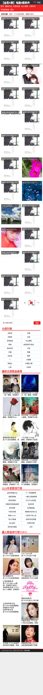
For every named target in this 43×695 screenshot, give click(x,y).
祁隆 (31, 333)
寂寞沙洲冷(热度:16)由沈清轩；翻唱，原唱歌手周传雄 (9, 136)
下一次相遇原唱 (31, 493)
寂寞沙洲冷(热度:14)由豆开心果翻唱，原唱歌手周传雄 (30, 19)
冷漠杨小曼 (31, 363)
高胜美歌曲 (12, 496)
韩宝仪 (12, 363)
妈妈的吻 (31, 504)
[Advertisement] (21, 673)
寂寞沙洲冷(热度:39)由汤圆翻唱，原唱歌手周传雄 (9, 229)
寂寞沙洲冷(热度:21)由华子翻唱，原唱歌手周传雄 (30, 229)
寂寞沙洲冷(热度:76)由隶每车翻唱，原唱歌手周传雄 (30, 112)
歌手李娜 (12, 508)
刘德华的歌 (31, 523)
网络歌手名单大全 (31, 512)
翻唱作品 (8, 6)
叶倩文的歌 (12, 512)
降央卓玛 (12, 348)
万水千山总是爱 (31, 500)
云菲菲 (30, 367)
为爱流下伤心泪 (31, 515)
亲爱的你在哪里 (31, 519)
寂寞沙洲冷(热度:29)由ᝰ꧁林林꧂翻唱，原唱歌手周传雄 (9, 276)
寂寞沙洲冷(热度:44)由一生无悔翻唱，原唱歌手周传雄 (9, 19)
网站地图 (27, 650)
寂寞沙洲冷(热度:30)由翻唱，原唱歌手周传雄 (9, 252)
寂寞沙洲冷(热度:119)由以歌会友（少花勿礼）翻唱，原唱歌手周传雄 (10, 159)
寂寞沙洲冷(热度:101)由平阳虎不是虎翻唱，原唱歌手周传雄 (10, 112)
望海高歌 (12, 341)
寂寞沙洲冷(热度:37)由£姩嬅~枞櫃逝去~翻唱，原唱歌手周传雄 (10, 206)
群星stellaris (12, 515)
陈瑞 (12, 344)
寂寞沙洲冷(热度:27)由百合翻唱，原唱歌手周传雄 (30, 252)
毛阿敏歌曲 (31, 508)
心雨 (12, 367)
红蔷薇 (30, 359)
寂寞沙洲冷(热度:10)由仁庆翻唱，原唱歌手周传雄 (30, 182)
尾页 (33, 305)
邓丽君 (12, 337)
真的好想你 (12, 500)
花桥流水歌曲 (12, 527)
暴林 (31, 356)
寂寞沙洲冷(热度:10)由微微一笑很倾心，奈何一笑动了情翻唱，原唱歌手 (30, 65)
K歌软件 (32, 6)
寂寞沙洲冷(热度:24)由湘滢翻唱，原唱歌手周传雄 (30, 206)
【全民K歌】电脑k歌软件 (15, 2)
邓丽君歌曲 (5, 10)
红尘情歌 (31, 341)
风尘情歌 (24, 6)
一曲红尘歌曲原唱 (31, 496)
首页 (2, 6)
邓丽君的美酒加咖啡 (12, 504)
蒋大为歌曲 (12, 519)
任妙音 (12, 356)
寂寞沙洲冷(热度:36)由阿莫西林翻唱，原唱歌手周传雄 (9, 299)
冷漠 (31, 348)
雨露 (31, 352)
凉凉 (30, 527)
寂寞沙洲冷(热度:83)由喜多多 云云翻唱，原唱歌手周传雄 (30, 159)
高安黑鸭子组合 (31, 344)
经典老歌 (16, 6)
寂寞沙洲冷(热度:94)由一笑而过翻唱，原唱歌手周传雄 (30, 89)
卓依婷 (12, 333)
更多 (12, 10)
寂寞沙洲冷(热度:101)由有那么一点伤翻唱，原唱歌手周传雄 (30, 276)
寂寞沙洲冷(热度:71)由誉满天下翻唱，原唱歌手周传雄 (9, 42)
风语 (31, 337)
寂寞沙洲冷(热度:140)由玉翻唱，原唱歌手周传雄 (10, 182)
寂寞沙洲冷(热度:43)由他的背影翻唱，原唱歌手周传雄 (30, 136)
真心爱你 (12, 523)
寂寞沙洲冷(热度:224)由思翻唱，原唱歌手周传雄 (10, 65)
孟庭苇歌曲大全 (12, 493)
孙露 (12, 352)
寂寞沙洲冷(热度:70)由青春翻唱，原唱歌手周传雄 (30, 42)
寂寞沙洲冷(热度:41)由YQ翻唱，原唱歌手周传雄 (9, 89)
